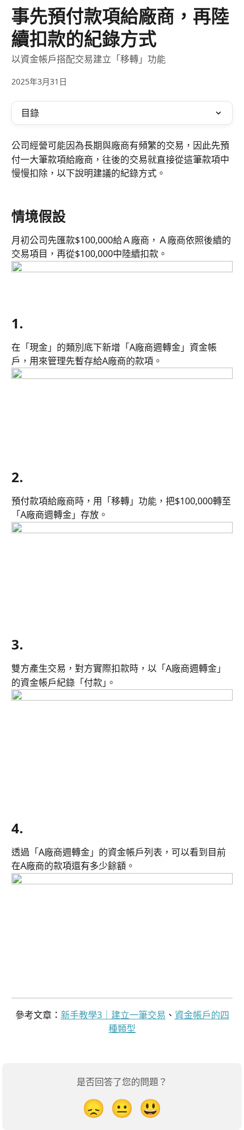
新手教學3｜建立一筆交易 (113, 1015)
